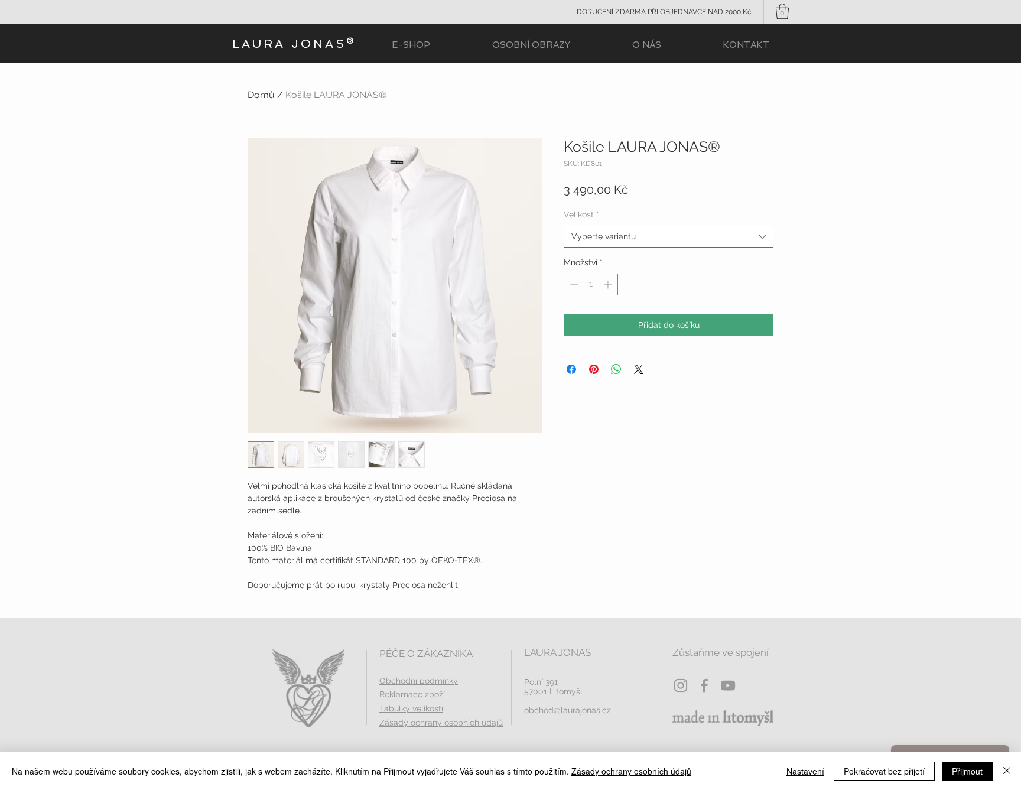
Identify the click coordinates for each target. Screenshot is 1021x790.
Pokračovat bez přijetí (884, 771)
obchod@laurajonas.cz (567, 710)
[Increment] (608, 284)
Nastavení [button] (805, 771)
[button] (782, 11)
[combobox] (668, 237)
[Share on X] (639, 369)
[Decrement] (572, 284)
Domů (261, 94)
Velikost (581, 214)
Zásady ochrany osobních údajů (631, 771)
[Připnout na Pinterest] (594, 369)
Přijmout (967, 771)
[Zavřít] (1007, 771)
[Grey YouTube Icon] (728, 685)
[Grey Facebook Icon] (704, 685)
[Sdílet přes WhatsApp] (616, 369)
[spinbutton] (590, 284)
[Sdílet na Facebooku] (571, 369)
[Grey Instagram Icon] (681, 685)
